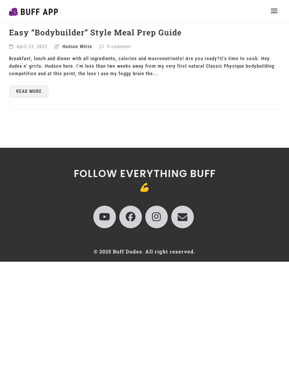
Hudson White (77, 46)
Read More (29, 91)
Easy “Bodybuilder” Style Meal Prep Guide (95, 32)
